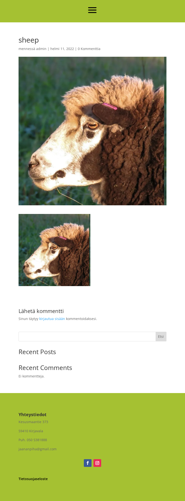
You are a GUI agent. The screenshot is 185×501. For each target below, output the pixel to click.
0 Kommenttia (89, 48)
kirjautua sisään (52, 318)
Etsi (161, 336)
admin (41, 48)
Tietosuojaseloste (33, 478)
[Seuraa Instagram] (97, 463)
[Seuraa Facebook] (88, 463)
